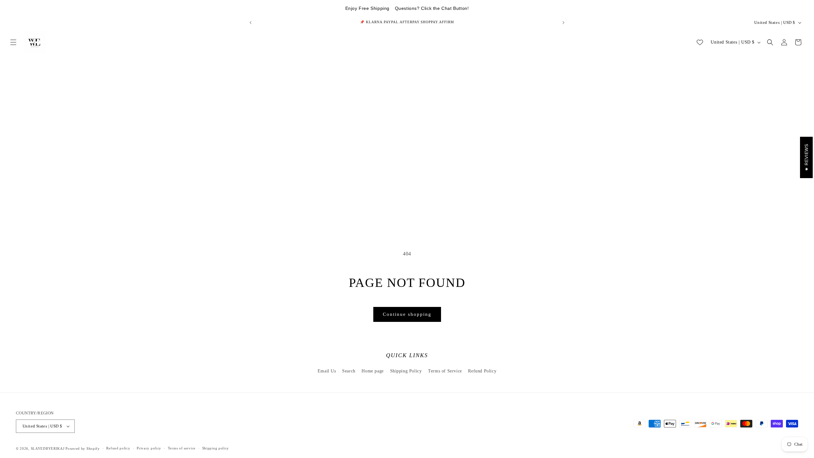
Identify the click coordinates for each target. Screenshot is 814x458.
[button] (13, 42)
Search (348, 371)
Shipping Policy (406, 371)
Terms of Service (445, 371)
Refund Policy (482, 371)
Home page (372, 371)
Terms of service (182, 448)
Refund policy (118, 448)
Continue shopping (407, 314)
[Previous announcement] (251, 23)
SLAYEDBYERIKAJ (48, 448)
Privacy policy (149, 448)
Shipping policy (215, 448)
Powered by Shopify (83, 448)
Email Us (327, 371)
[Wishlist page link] (700, 42)
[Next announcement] (563, 23)
